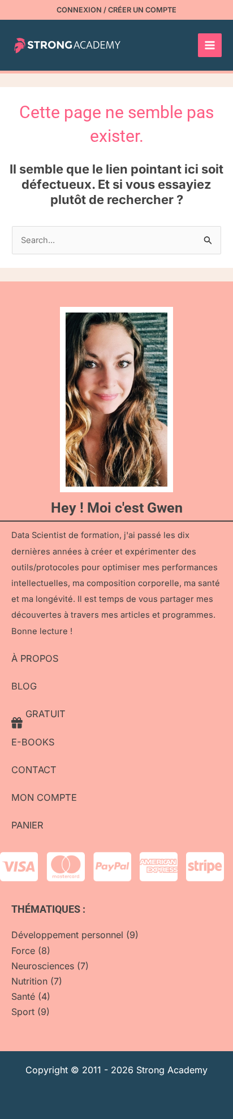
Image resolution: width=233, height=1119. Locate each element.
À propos (35, 658)
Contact (34, 769)
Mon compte (44, 797)
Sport (22, 1011)
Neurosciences (42, 965)
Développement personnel (67, 934)
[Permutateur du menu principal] (210, 45)
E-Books (33, 742)
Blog (24, 686)
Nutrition (29, 981)
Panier (27, 825)
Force (23, 950)
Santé (23, 996)
